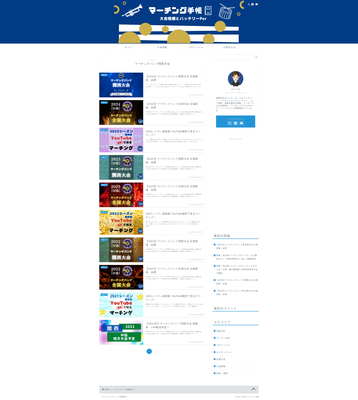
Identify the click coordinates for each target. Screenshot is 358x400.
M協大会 (220, 331)
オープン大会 (223, 338)
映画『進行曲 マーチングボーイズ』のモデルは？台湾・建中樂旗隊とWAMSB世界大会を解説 (237, 269)
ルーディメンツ (224, 352)
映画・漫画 (222, 373)
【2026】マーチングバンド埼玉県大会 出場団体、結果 (237, 293)
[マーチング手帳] (179, 43)
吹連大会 (220, 359)
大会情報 (162, 47)
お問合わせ (229, 47)
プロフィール (195, 47)
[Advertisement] (236, 183)
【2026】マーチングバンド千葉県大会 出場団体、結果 (237, 282)
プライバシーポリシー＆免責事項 (114, 396)
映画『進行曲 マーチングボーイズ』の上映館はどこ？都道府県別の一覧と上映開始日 (236, 257)
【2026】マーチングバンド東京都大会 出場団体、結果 (237, 246)
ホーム (128, 47)
